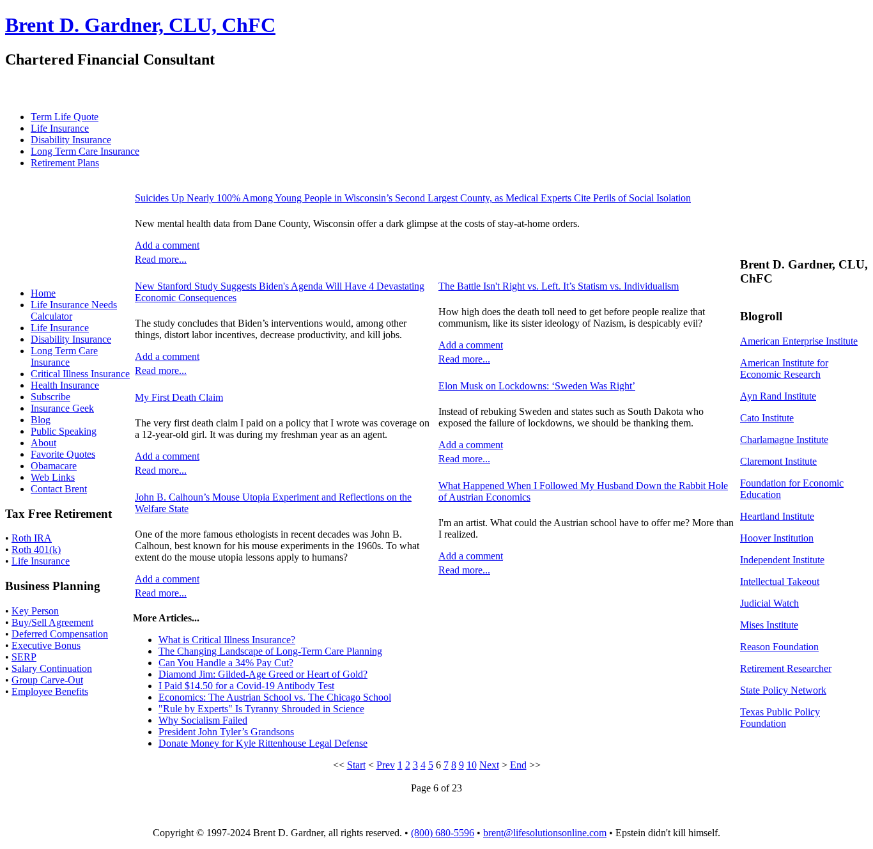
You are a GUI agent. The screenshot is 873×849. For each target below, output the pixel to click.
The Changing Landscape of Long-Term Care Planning (270, 651)
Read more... (161, 259)
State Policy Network (783, 690)
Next (489, 764)
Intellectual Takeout (779, 581)
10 (472, 764)
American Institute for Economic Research (784, 368)
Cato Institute (767, 417)
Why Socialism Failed (202, 720)
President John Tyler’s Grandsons (226, 731)
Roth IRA (32, 538)
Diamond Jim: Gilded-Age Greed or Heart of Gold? (262, 674)
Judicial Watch (769, 603)
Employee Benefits (50, 691)
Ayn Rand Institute (778, 396)
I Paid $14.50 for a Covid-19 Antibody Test (246, 685)
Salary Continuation (52, 668)
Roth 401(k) (36, 549)
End (518, 764)
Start (356, 764)
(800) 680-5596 (442, 832)
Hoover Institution (777, 538)
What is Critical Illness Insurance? (226, 639)
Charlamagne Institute (784, 439)
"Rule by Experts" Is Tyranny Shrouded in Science (261, 708)
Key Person (35, 610)
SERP (24, 656)
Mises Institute (769, 624)
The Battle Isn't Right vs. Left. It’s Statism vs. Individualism (558, 286)
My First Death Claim (179, 397)
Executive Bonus (46, 645)
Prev (385, 764)
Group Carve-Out (47, 679)
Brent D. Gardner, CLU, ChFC (140, 24)
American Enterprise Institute (799, 341)
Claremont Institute (778, 461)
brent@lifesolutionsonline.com (544, 832)
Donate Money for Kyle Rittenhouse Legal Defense (262, 743)
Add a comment (167, 245)
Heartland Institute (777, 516)
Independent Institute (782, 559)
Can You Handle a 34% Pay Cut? (225, 662)
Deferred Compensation (60, 633)
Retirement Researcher (785, 668)
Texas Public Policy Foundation (780, 717)
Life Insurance (41, 561)
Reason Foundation (779, 646)
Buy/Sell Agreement (52, 622)
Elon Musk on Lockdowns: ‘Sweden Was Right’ (536, 385)
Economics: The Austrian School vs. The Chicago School (274, 697)
